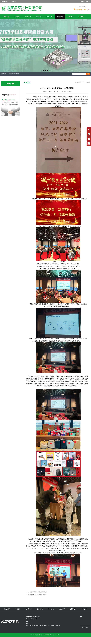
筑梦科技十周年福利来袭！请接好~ (38, 594)
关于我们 (17, 16)
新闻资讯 (60, 16)
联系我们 (70, 16)
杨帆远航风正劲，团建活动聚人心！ (38, 592)
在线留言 (81, 16)
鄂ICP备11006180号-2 (55, 635)
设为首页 (88, 1)
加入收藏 (82, 1)
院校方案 (39, 16)
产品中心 (28, 16)
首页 (83, 82)
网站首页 (6, 16)
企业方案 (49, 16)
